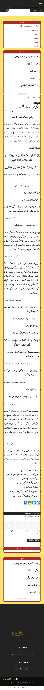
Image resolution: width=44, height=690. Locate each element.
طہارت (38, 103)
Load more (22, 93)
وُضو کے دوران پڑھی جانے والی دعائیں (29, 85)
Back (36, 46)
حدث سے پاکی (32, 30)
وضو (36, 34)
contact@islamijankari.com (25, 654)
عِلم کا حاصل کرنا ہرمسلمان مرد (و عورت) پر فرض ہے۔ (25, 57)
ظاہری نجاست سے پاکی (28, 26)
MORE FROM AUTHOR (32, 517)
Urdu (38, 11)
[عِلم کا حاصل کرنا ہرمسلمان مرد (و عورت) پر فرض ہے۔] (34, 525)
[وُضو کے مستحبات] (9, 525)
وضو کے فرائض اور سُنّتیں (32, 578)
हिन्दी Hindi (6, 679)
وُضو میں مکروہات (34, 78)
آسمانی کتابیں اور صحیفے (33, 585)
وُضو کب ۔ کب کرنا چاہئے (32, 64)
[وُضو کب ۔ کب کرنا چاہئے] (22, 525)
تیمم (36, 42)
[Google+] (21, 669)
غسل (36, 38)
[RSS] (17, 669)
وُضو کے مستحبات (34, 71)
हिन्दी (33, 11)
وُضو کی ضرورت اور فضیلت (32, 571)
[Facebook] (26, 669)
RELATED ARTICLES (32, 514)
